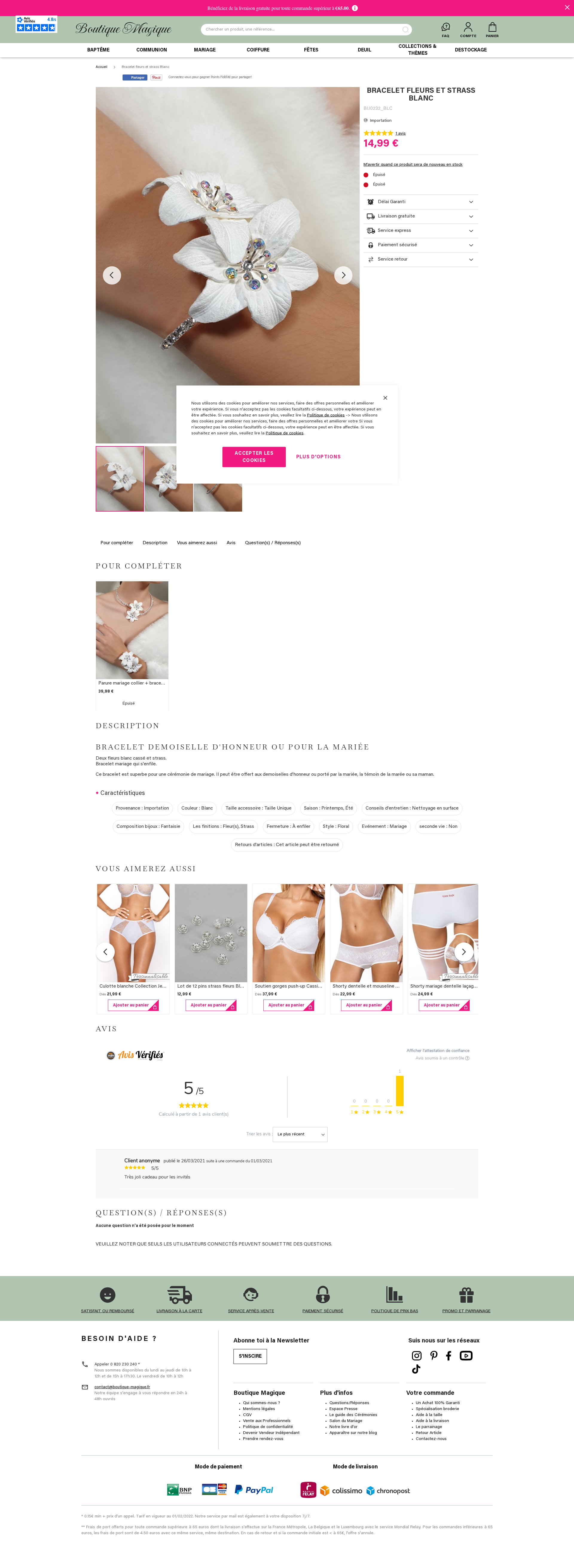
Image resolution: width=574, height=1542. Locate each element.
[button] (112, 275)
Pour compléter (116, 543)
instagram (416, 1356)
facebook (448, 1356)
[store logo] (123, 29)
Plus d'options (318, 457)
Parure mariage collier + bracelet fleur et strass (148, 683)
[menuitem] (98, 50)
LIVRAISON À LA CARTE (179, 1311)
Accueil (101, 67)
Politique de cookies (326, 415)
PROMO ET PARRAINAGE (466, 1311)
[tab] (421, 202)
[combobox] (306, 30)
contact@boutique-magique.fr (122, 1387)
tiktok (416, 1369)
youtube (466, 1356)
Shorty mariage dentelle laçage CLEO (450, 986)
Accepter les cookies (254, 457)
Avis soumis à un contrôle (440, 1058)
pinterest (434, 1356)
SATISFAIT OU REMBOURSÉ (107, 1311)
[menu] (287, 50)
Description (155, 543)
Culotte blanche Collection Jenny (135, 986)
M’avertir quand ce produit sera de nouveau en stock (413, 165)
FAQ (445, 36)
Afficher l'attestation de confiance (438, 1050)
